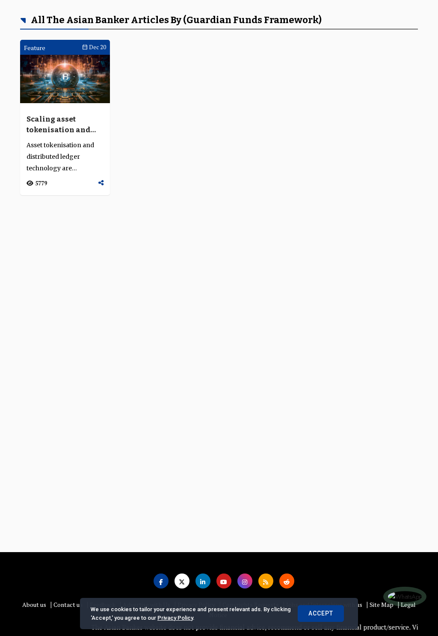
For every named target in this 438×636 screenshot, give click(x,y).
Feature (34, 48)
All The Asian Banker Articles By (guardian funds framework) (175, 20)
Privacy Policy (175, 618)
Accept (320, 613)
